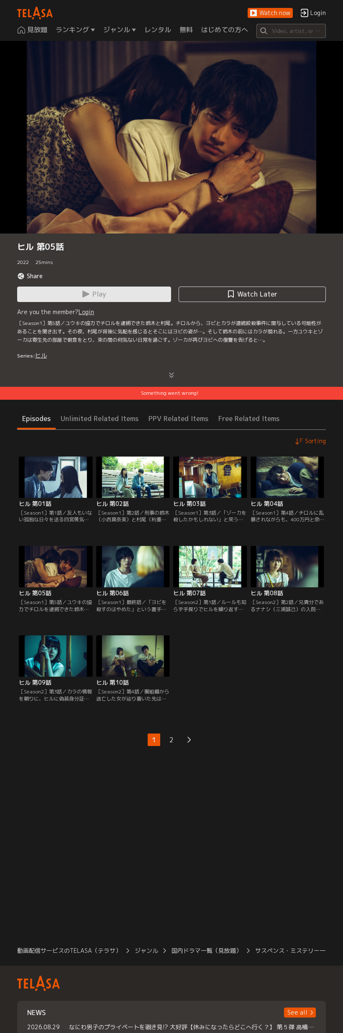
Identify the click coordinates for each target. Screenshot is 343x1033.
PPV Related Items (178, 418)
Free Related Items (248, 418)
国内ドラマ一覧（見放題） (207, 950)
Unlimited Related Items (99, 418)
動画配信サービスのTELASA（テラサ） (69, 950)
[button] (270, 13)
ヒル (41, 355)
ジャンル (146, 950)
